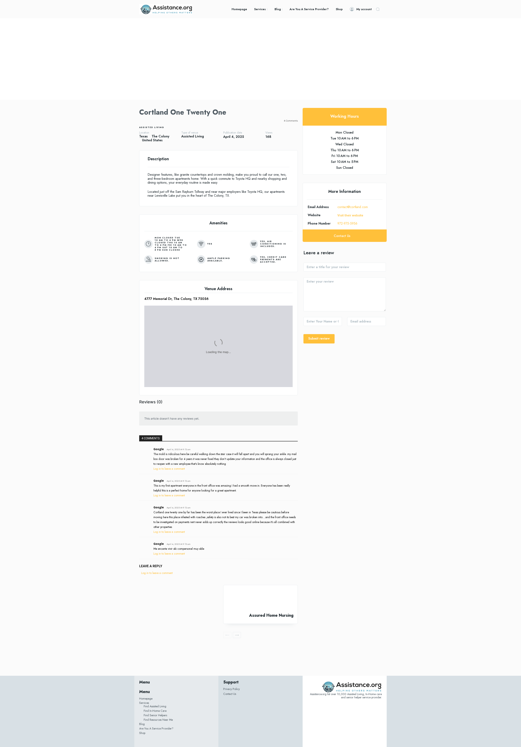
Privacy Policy (231, 689)
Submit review (319, 338)
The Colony (160, 136)
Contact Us (229, 694)
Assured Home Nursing (271, 615)
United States (152, 140)
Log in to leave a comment (169, 469)
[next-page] (237, 635)
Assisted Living (151, 127)
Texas (143, 136)
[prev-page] (227, 635)
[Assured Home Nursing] (260, 599)
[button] (378, 9)
